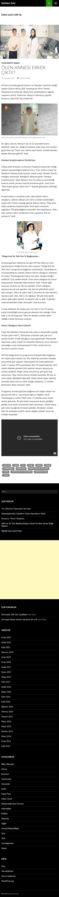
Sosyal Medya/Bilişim (10, 829)
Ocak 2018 (6, 662)
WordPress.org (7, 881)
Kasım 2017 (6, 672)
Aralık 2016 (6, 687)
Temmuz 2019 (7, 652)
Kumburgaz (8, 468)
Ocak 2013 (6, 741)
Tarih (3, 838)
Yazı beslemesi (7, 871)
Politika (4, 814)
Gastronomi (6, 779)
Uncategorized (7, 843)
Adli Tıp (7, 465)
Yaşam (16, 63)
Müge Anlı (21, 468)
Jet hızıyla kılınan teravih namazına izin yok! (19, 620)
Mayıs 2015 (6, 727)
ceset (31, 465)
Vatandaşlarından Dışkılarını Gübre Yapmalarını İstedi (23, 514)
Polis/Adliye (7, 63)
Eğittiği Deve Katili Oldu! (11, 531)
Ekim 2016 (5, 697)
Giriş (3, 866)
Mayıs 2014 (6, 736)
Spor (3, 834)
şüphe (6, 475)
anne (16, 465)
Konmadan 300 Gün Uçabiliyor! (14, 615)
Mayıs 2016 (6, 722)
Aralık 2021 (6, 643)
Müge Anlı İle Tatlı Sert (38, 468)
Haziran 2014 (7, 732)
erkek (39, 465)
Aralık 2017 (6, 667)
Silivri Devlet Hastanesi (22, 472)
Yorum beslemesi (8, 876)
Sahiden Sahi (8, 3)
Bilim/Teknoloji (7, 764)
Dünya (4, 769)
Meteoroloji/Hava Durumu (12, 804)
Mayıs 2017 (6, 677)
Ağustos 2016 (7, 707)
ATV (23, 465)
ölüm (6, 472)
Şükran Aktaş (41, 472)
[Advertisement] (29, 569)
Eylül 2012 (5, 746)
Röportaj (5, 819)
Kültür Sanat (6, 799)
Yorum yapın (24, 78)
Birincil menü (55, 3)
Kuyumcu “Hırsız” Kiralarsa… (13, 519)
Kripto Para (6, 794)
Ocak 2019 (6, 657)
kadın (47, 465)
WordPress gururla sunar (10, 894)
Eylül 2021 (5, 647)
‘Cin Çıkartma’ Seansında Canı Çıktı (16, 509)
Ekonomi (5, 774)
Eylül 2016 (5, 702)
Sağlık (3, 824)
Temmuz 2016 (7, 712)
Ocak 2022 (6, 638)
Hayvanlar (5, 784)
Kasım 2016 (6, 692)
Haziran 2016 (7, 717)
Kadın (3, 789)
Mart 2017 (5, 682)
